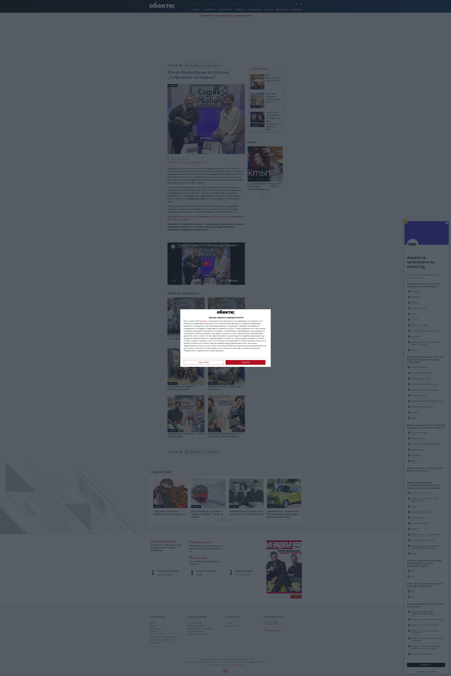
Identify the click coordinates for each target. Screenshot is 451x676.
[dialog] (225, 338)
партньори (203, 321)
